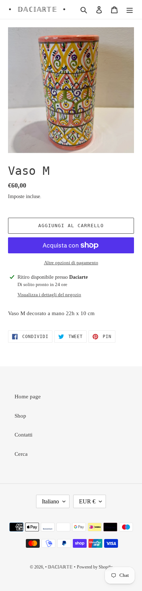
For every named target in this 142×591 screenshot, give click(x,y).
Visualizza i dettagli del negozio (49, 294)
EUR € (87, 501)
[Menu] (129, 9)
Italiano (50, 501)
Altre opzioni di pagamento (71, 262)
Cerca (21, 454)
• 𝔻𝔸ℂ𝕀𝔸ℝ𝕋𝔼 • (37, 9)
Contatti (23, 435)
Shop (20, 416)
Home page (28, 396)
